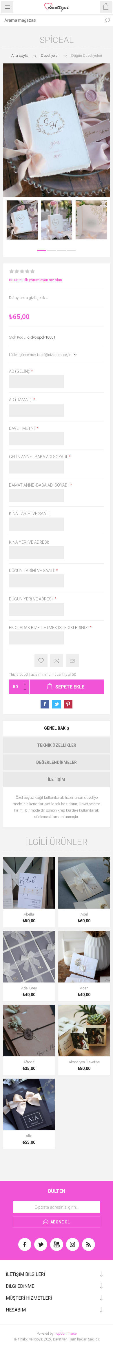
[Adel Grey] (29, 956)
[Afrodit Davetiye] (29, 1030)
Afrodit (28, 1062)
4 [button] (71, 250)
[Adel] (84, 883)
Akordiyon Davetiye (84, 1062)
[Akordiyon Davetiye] (84, 1030)
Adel (84, 914)
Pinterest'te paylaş (68, 704)
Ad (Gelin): (20, 371)
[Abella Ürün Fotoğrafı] (29, 883)
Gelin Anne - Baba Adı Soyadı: (39, 456)
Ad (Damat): (21, 400)
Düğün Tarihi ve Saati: (32, 570)
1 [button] (41, 250)
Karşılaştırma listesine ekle (56, 660)
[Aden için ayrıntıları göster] (84, 956)
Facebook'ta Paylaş (45, 704)
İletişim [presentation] (56, 779)
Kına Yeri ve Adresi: (29, 542)
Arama (107, 20)
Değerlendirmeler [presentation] (56, 762)
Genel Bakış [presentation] (56, 728)
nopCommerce (65, 1333)
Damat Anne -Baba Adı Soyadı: (39, 485)
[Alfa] (29, 1104)
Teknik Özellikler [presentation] (56, 745)
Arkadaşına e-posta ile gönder (72, 660)
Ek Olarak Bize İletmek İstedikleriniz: (49, 627)
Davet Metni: (23, 428)
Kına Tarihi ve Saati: (29, 514)
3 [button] (61, 250)
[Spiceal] (22, 220)
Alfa (29, 1136)
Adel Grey (29, 988)
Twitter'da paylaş (56, 704)
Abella (29, 914)
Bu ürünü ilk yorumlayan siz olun (35, 280)
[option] (22, 220)
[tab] (56, 728)
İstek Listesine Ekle (41, 660)
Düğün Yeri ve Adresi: (31, 599)
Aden (84, 988)
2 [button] (51, 250)
